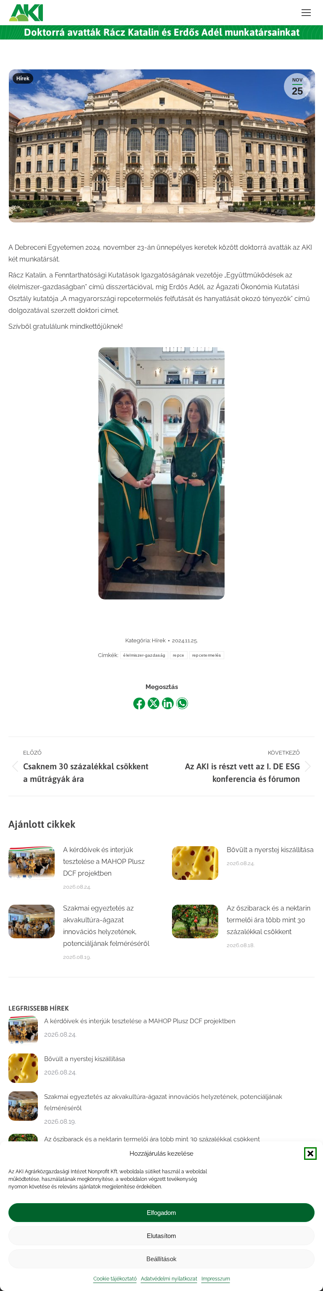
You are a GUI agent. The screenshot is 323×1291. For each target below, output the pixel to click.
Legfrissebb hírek (38, 1008)
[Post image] (31, 863)
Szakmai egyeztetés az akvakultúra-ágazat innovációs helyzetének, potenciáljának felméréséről (106, 926)
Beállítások (161, 1258)
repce (179, 655)
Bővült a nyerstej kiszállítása (270, 850)
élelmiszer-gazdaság (144, 655)
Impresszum (215, 1279)
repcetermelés (206, 655)
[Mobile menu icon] (306, 12)
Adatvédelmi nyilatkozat (169, 1279)
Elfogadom (161, 1212)
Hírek (22, 79)
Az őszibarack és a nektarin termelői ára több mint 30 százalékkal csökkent (268, 920)
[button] (310, 1153)
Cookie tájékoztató (115, 1279)
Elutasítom (161, 1235)
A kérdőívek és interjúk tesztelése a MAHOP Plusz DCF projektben (104, 861)
